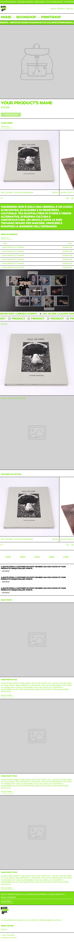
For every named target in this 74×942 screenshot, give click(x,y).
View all (5, 127)
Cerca (4, 929)
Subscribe (6, 901)
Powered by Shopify (9, 938)
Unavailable (11, 115)
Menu (53, 9)
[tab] (1, 198)
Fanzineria (10, 935)
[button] (61, 9)
